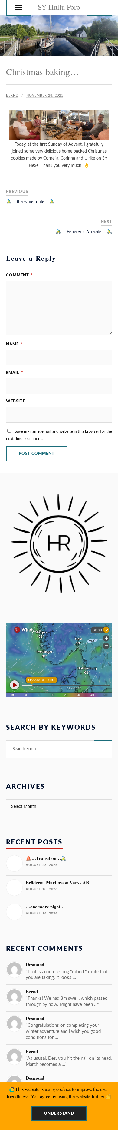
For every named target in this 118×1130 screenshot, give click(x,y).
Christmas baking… (42, 71)
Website (15, 401)
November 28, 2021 (44, 95)
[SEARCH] (103, 749)
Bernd (12, 95)
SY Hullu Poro (59, 7)
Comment (19, 275)
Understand (59, 1113)
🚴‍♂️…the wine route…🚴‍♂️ (30, 201)
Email (14, 373)
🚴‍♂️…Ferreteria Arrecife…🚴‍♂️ (84, 231)
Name (14, 344)
